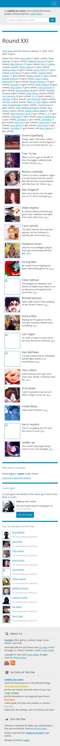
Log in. (26, 740)
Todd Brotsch (44, 105)
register (20, 473)
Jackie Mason (32, 93)
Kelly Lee (19, 122)
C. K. (48, 113)
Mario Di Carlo (34, 102)
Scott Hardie (48, 650)
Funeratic (8, 640)
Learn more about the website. (16, 478)
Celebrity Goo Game (13, 679)
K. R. (34, 96)
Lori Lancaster (9, 96)
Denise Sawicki (26, 67)
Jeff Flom (6, 102)
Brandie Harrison (10, 78)
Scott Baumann (45, 87)
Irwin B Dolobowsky (46, 116)
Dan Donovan (33, 99)
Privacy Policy (20, 657)
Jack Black (21, 119)
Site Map (43, 647)
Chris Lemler (18, 551)
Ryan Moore (16, 125)
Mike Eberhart (16, 64)
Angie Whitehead (23, 107)
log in (11, 473)
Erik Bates (15, 84)
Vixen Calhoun (46, 128)
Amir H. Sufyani (48, 64)
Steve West (7, 51)
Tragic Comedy (11, 693)
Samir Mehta (18, 569)
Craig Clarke (15, 116)
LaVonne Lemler (20, 597)
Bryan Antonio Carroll (20, 113)
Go (52, 19)
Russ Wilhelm (18, 532)
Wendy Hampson (37, 81)
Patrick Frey (43, 122)
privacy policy (40, 728)
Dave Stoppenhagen (11, 105)
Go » (51, 145)
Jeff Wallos (47, 119)
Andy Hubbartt (43, 84)
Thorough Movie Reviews (16, 686)
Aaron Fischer (39, 70)
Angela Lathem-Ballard (35, 110)
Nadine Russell (33, 75)
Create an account (34, 732)
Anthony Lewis (9, 70)
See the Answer (25, 514)
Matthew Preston (36, 61)
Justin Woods (18, 560)
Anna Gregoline (23, 90)
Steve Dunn (42, 125)
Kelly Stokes (16, 87)
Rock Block (9, 699)
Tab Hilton (15, 128)
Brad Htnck (15, 72)
